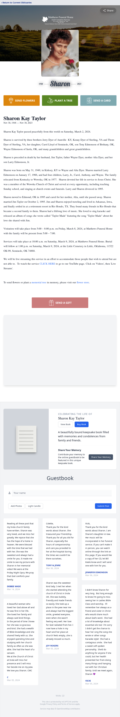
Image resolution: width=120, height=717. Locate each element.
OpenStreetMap (63, 709)
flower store (83, 282)
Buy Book (81, 424)
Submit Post (103, 506)
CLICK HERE (48, 263)
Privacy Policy (51, 704)
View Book (65, 424)
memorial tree (38, 282)
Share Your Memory (100, 457)
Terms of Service (68, 704)
